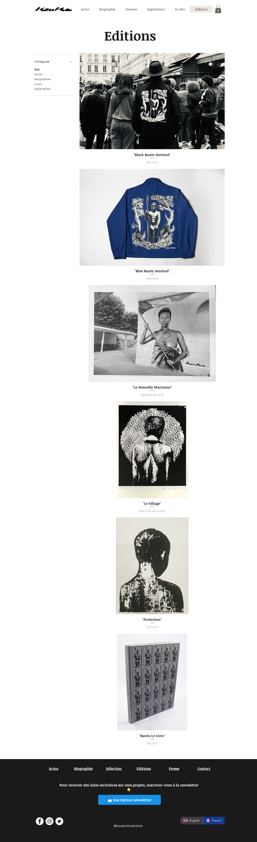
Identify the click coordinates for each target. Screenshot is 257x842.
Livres (38, 84)
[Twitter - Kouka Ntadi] (59, 821)
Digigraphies (42, 89)
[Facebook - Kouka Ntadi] (40, 821)
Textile (38, 74)
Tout (37, 69)
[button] (218, 9)
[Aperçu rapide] (152, 101)
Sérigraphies (42, 79)
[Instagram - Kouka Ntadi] (49, 821)
